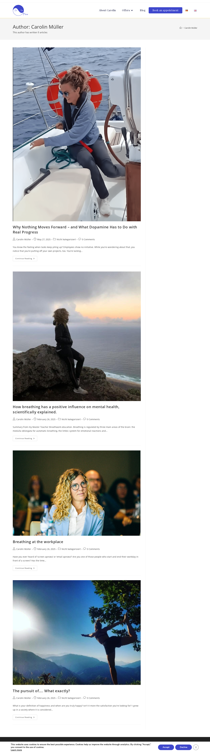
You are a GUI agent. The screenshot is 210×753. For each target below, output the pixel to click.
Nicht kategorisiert (66, 239)
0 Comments (88, 239)
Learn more (16, 750)
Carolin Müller (190, 27)
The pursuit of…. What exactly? (41, 690)
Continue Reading (26, 259)
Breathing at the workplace (38, 541)
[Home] (181, 27)
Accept (166, 747)
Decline (183, 747)
